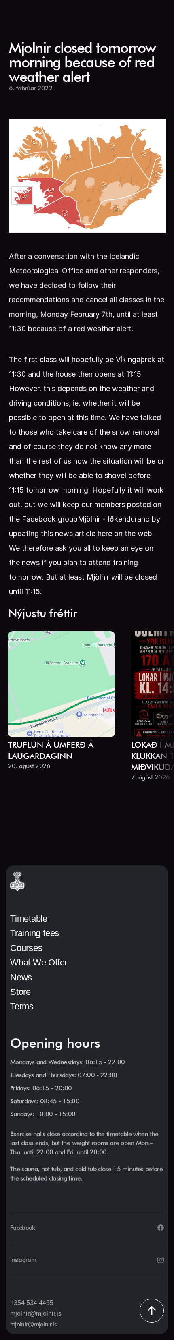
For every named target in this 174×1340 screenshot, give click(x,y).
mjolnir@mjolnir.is (36, 1313)
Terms (22, 1006)
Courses (26, 948)
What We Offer (38, 962)
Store (20, 992)
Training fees (34, 933)
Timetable (28, 918)
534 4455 (39, 1302)
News (21, 977)
